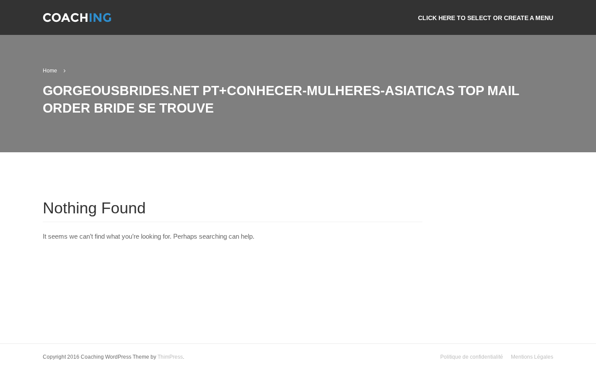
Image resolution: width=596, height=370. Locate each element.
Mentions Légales (532, 357)
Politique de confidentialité (471, 357)
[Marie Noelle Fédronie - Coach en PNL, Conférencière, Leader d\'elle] (77, 21)
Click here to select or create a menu (485, 17)
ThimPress (170, 357)
